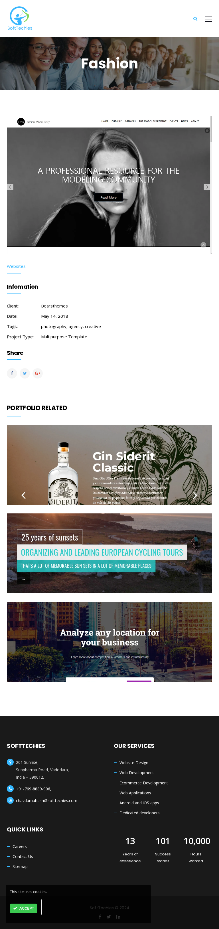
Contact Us (23, 856)
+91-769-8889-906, (33, 789)
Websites (16, 266)
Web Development (136, 772)
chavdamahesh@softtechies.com (46, 800)
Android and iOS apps (139, 802)
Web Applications (135, 793)
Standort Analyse (109, 629)
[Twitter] (25, 373)
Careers (20, 846)
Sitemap (20, 866)
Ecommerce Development (143, 783)
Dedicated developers (139, 812)
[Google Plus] (38, 373)
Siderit (109, 452)
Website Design (133, 762)
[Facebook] (12, 373)
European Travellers (109, 541)
